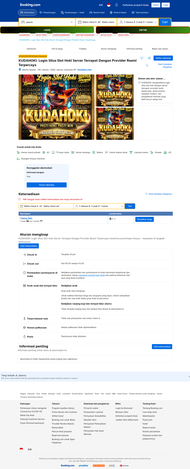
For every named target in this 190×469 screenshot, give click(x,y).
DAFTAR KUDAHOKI (85, 35)
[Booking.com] (30, 5)
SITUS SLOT (106, 35)
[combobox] (47, 22)
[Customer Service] (116, 5)
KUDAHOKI (25, 35)
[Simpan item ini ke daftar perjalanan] (142, 58)
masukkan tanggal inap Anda (91, 275)
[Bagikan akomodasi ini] (149, 58)
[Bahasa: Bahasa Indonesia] (108, 5)
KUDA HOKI (123, 35)
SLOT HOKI (41, 35)
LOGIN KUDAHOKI (61, 35)
